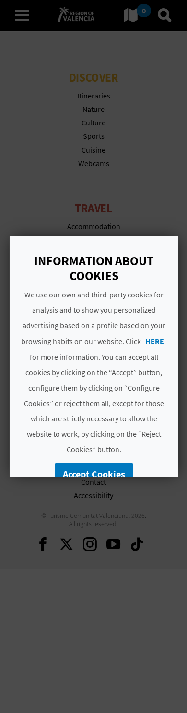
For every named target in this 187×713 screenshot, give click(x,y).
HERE (154, 341)
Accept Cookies (93, 474)
